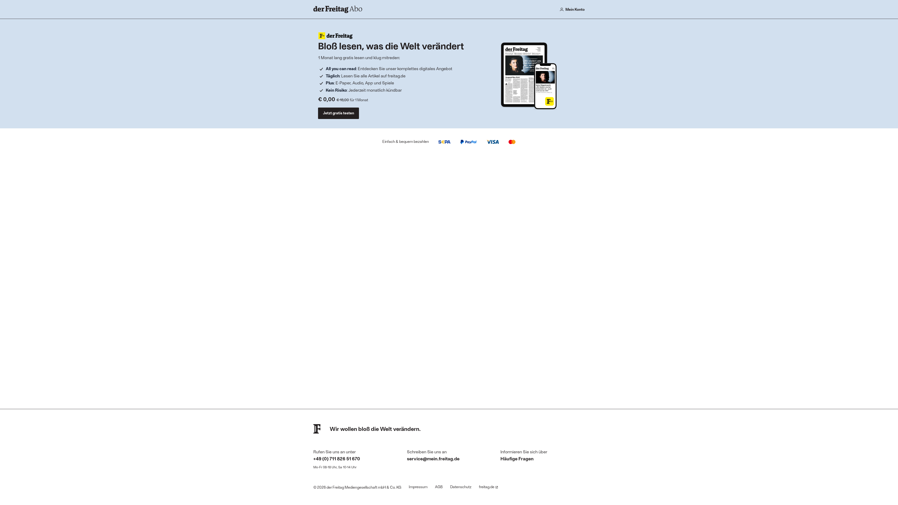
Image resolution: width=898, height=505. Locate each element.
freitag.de (486, 486)
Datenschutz (460, 486)
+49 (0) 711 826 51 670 (336, 458)
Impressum (418, 486)
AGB (439, 486)
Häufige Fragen (517, 458)
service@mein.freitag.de (433, 458)
